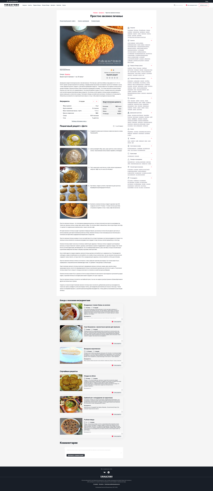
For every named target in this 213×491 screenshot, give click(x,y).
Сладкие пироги (147, 122)
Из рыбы (130, 86)
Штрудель (139, 109)
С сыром (141, 59)
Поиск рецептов (179, 5)
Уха (128, 71)
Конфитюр (130, 104)
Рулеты (149, 33)
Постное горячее (141, 89)
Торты (147, 107)
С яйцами (130, 60)
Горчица (136, 131)
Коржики (141, 117)
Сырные (143, 73)
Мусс (136, 106)
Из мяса (130, 82)
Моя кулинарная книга (192, 5)
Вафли (137, 100)
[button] (79, 121)
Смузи (129, 142)
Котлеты (150, 86)
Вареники (130, 81)
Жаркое (130, 84)
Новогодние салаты (142, 48)
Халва (134, 109)
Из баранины (137, 184)
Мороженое (131, 106)
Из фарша (136, 180)
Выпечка (59, 5)
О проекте (95, 484)
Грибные (144, 68)
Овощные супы (148, 70)
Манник (145, 119)
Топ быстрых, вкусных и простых (137, 37)
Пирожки (134, 122)
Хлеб (151, 117)
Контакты (101, 484)
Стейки (129, 91)
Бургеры (136, 30)
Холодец (134, 35)
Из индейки (131, 187)
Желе (140, 102)
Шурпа (140, 75)
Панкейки (146, 115)
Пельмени (130, 89)
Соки (149, 141)
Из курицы (143, 82)
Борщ (134, 68)
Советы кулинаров (83, 21)
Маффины (134, 119)
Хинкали (143, 93)
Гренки (148, 30)
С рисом (148, 184)
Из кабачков (146, 148)
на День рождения (141, 162)
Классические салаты (143, 46)
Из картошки (143, 182)
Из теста (141, 187)
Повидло (130, 107)
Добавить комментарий (75, 455)
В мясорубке (131, 173)
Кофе (137, 141)
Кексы (129, 119)
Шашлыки (149, 93)
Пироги (129, 122)
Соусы (64, 5)
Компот (133, 141)
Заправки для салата (145, 131)
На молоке (147, 187)
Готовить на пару (146, 173)
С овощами (137, 81)
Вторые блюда (45, 5)
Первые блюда (37, 5)
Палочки (143, 33)
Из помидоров (141, 150)
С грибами (139, 148)
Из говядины (136, 82)
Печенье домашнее (143, 120)
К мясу (129, 135)
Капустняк (130, 70)
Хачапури (130, 124)
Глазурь (142, 100)
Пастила (140, 106)
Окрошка (135, 75)
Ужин (149, 163)
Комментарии (95, 21)
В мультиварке (142, 171)
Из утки (136, 187)
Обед (129, 163)
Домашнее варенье (133, 102)
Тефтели (139, 91)
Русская (137, 156)
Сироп (139, 107)
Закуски (24, 5)
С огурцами (141, 50)
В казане (136, 169)
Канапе (148, 32)
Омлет (134, 88)
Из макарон (131, 186)
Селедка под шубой (138, 60)
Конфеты (148, 102)
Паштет (135, 33)
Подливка (147, 133)
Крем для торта (138, 104)
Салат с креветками (133, 57)
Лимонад (141, 141)
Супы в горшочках (146, 71)
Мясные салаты (132, 48)
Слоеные (146, 60)
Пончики (147, 117)
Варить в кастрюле (144, 169)
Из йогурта (137, 186)
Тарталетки (136, 32)
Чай (133, 142)
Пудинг (135, 107)
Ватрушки (135, 117)
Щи (143, 75)
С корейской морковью (141, 55)
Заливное (142, 32)
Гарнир (142, 81)
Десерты (53, 5)
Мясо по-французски (138, 84)
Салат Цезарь (139, 43)
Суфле (143, 107)
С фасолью (147, 59)
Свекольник (131, 73)
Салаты (30, 5)
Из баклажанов (132, 148)
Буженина (130, 30)
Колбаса (130, 32)
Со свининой (131, 53)
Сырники (134, 91)
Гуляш (148, 82)
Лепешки (140, 119)
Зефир (143, 102)
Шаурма (139, 35)
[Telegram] (109, 472)
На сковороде (131, 174)
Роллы (129, 35)
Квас (129, 141)
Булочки (130, 117)
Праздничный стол (136, 163)
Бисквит (133, 100)
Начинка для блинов (137, 115)
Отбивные (147, 84)
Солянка (130, 68)
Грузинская (131, 156)
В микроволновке (132, 171)
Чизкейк (130, 109)
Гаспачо (130, 75)
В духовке (130, 169)
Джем (146, 100)
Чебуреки (140, 122)
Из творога (131, 184)
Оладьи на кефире (132, 120)
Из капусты (149, 53)
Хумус (139, 33)
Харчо (139, 71)
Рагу (148, 89)
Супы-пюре (138, 73)
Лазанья (130, 88)
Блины (129, 115)
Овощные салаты (132, 50)
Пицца (148, 124)
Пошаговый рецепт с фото (67, 21)
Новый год (144, 163)
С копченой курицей (133, 59)
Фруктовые (131, 62)
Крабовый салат (132, 45)
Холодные (149, 73)
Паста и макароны (142, 88)
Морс (146, 141)
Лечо (129, 150)
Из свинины (142, 180)
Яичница (130, 95)
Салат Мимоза (131, 43)
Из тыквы (130, 180)
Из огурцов (134, 150)
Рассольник (133, 71)
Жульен (135, 86)
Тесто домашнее (137, 126)
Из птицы (143, 186)
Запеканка (141, 86)
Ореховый (141, 133)
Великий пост (131, 162)
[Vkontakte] (105, 472)
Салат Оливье (141, 45)
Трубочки (145, 126)
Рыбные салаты (141, 52)
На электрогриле (140, 174)
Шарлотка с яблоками (139, 124)
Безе (129, 100)
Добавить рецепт (204, 5)
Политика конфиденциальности (112, 484)
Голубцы (147, 81)
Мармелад (146, 104)
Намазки (130, 33)
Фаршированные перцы (134, 93)
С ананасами (131, 55)
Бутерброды (142, 30)
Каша (145, 86)
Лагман (141, 70)
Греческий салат (132, 46)
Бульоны (139, 68)
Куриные (136, 70)
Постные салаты (132, 52)
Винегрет (147, 45)
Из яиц (143, 184)
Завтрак (148, 162)
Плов (135, 89)
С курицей (141, 57)
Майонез (130, 133)
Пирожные (146, 106)
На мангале (138, 173)
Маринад (135, 133)
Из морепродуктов (140, 53)
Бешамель (130, 131)
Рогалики (130, 126)
